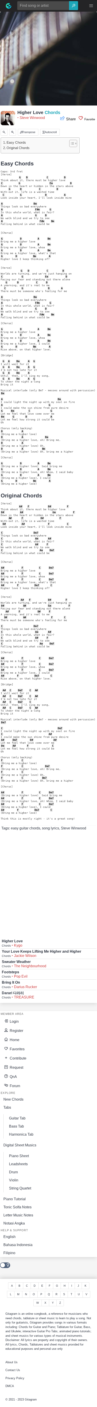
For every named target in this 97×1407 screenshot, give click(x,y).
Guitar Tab (17, 1118)
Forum (14, 1086)
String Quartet (20, 1188)
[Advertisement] (48, 60)
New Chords (13, 1099)
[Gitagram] (8, 6)
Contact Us (12, 1370)
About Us (11, 1362)
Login (14, 1021)
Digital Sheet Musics (19, 1145)
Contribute (17, 1058)
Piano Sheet (19, 1156)
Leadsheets (18, 1164)
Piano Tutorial (14, 1199)
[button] (91, 6)
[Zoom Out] (4, 132)
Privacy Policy (14, 1378)
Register (16, 1031)
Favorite (89, 119)
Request (16, 1067)
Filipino (9, 1253)
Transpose (28, 132)
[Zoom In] (12, 132)
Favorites (17, 1049)
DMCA (9, 1386)
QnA (13, 1077)
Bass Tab (16, 1126)
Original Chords (18, 148)
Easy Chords (16, 142)
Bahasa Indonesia (17, 1245)
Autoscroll (50, 132)
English (9, 1237)
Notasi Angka (14, 1223)
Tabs (7, 1107)
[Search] (73, 5)
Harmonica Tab (21, 1134)
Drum (13, 1172)
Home (14, 1040)
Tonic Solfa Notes (17, 1207)
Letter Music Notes (18, 1215)
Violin (13, 1180)
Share (71, 119)
